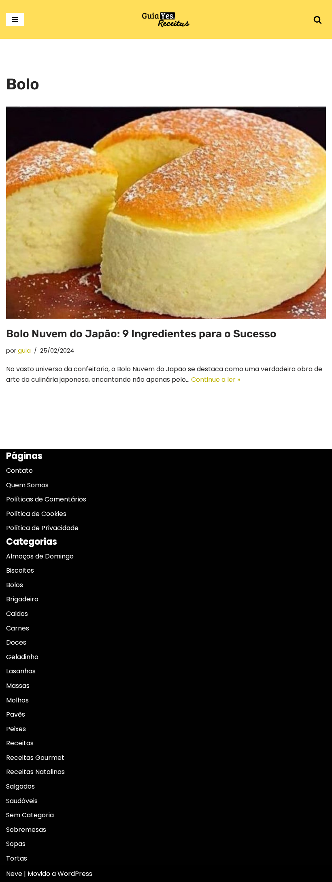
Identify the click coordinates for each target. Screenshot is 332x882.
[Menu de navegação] (15, 19)
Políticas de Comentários (46, 499)
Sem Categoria (30, 815)
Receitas (20, 743)
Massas (18, 685)
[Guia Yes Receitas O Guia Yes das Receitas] (166, 19)
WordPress (74, 873)
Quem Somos (27, 485)
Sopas (16, 843)
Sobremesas (26, 829)
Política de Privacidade (42, 528)
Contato (19, 470)
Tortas (16, 858)
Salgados (20, 786)
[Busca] (317, 19)
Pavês (15, 714)
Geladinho (22, 657)
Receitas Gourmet (35, 757)
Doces (16, 642)
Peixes (16, 729)
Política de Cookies (36, 513)
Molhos (17, 700)
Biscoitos (20, 570)
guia (24, 351)
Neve (14, 873)
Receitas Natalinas (35, 771)
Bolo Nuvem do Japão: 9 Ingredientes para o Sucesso (141, 334)
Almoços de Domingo (40, 556)
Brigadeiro (22, 599)
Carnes (17, 628)
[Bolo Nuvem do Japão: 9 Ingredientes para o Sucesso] (166, 212)
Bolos (14, 585)
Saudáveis (22, 801)
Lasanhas (21, 671)
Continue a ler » (215, 379)
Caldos (17, 613)
